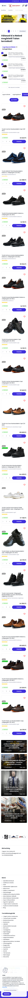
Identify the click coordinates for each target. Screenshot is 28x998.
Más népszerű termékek (14, 87)
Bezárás (6, 994)
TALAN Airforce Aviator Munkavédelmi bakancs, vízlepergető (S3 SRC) (13, 256)
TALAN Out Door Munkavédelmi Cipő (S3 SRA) (13, 424)
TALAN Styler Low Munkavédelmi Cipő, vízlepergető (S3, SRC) (13, 721)
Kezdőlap (3, 10)
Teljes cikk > (22, 751)
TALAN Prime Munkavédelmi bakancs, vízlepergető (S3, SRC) (13, 214)
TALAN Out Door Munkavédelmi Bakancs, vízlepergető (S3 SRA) (13, 637)
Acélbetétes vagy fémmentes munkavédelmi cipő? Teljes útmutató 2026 (14, 746)
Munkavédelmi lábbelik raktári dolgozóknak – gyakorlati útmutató (14, 816)
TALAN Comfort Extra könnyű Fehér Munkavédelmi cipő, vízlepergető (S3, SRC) (12, 509)
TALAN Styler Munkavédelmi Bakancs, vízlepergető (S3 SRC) (13, 679)
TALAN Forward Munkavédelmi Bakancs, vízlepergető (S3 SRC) (13, 298)
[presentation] (3, 837)
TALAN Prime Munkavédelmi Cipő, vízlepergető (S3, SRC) (11, 340)
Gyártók (10, 10)
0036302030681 (8, 855)
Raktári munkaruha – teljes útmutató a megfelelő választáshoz (14, 789)
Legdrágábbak (17, 94)
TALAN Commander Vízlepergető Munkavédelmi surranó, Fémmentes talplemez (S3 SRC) (12, 595)
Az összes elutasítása (10, 990)
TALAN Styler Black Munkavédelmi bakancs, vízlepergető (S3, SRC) (11, 466)
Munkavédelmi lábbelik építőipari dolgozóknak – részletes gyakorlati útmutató (14, 762)
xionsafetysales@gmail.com (13, 853)
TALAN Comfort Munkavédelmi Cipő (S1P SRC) (13, 129)
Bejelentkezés (16, 1)
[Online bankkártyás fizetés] (12, 965)
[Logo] (14, 6)
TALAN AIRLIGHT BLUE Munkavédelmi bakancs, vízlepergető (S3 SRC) (12, 171)
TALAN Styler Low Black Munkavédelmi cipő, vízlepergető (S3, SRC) (13, 551)
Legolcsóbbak (6, 94)
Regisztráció (24, 1)
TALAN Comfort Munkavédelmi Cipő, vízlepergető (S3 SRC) (12, 382)
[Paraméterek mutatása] (14, 100)
